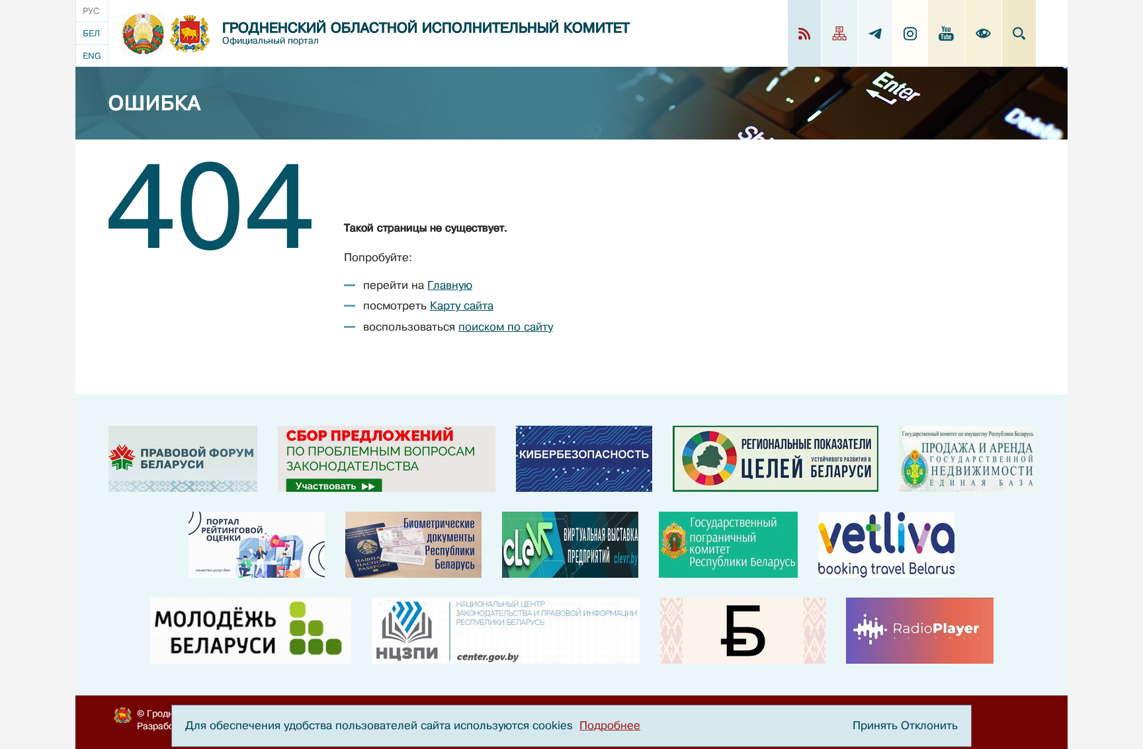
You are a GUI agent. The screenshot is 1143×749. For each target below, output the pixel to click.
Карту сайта (461, 305)
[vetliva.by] (886, 545)
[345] (257, 545)
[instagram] (910, 33)
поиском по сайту (505, 327)
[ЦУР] (775, 459)
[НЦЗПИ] (506, 631)
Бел (91, 33)
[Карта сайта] (840, 33)
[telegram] (875, 33)
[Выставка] (570, 545)
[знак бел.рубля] (743, 631)
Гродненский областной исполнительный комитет (426, 28)
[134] (584, 459)
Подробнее (609, 725)
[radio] (920, 631)
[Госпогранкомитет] (728, 545)
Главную (449, 285)
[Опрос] (386, 459)
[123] (967, 459)
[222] (413, 545)
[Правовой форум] (182, 459)
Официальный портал (270, 41)
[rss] (805, 33)
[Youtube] (946, 33)
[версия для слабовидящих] (983, 33)
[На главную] (143, 33)
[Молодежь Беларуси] (250, 631)
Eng (92, 56)
